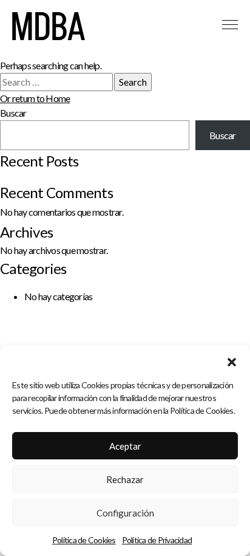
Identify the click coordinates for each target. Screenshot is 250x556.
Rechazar (125, 479)
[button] (232, 360)
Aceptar (125, 446)
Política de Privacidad (157, 540)
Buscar (13, 112)
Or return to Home (35, 98)
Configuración (125, 512)
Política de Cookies (84, 540)
